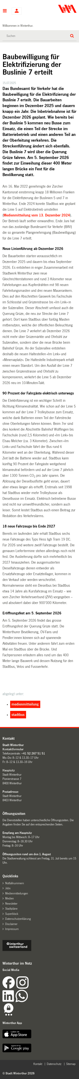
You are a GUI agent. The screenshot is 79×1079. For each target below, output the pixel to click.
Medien (9, 898)
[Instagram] (22, 987)
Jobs (8, 888)
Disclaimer (11, 924)
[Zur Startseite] (58, 9)
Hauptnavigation (4, 11)
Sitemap (71, 1064)
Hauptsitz (8, 770)
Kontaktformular (13, 749)
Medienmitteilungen (16, 893)
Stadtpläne (11, 908)
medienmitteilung (25, 704)
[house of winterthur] (16, 950)
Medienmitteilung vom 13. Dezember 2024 (36, 215)
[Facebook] (9, 987)
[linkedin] (9, 1001)
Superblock (11, 913)
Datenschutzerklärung (18, 918)
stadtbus (18, 715)
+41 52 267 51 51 (33, 753)
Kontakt (37, 1064)
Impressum (12, 929)
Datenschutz (54, 1064)
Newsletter (11, 903)
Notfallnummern (14, 883)
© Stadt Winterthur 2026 (18, 1073)
